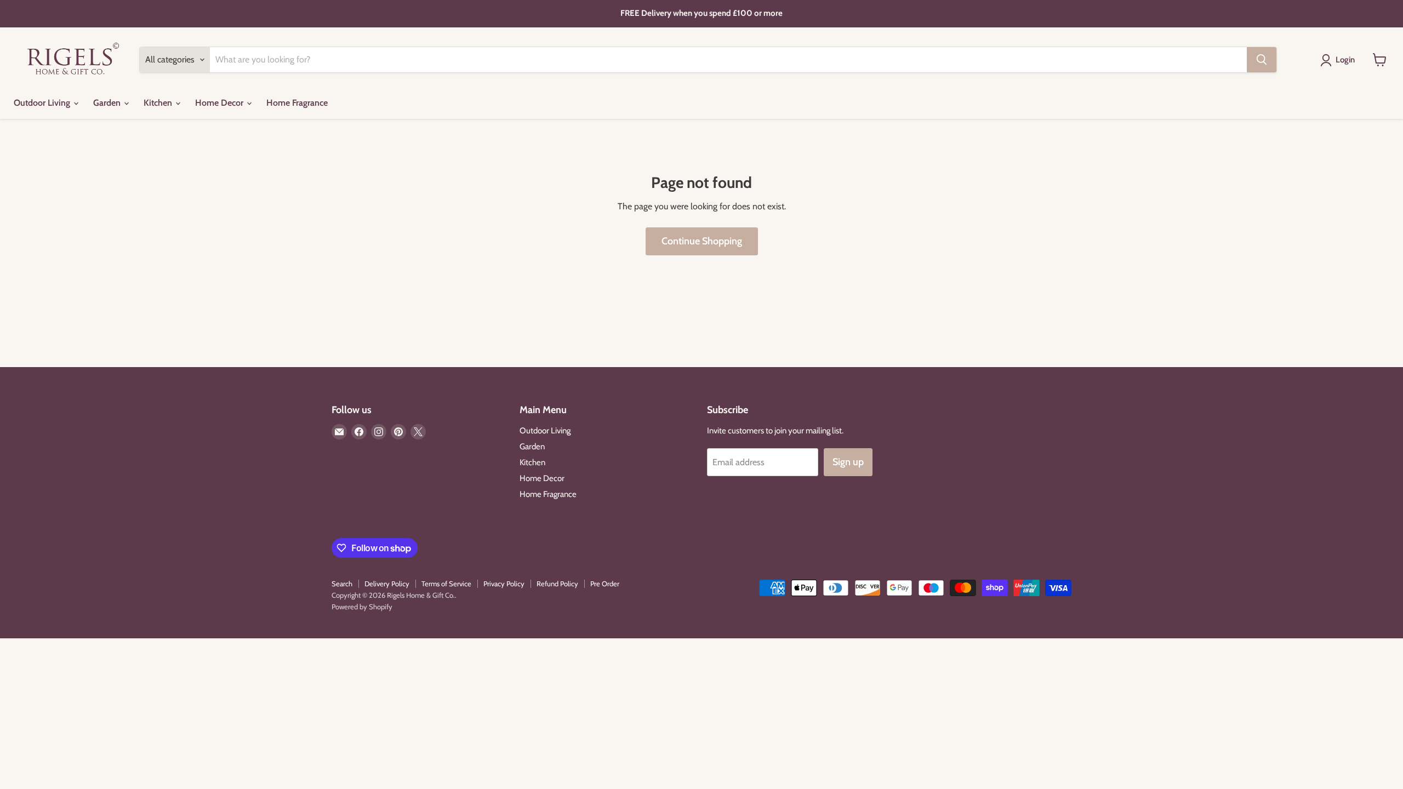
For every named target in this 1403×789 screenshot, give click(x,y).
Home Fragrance (297, 103)
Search (342, 583)
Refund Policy (557, 583)
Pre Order (604, 583)
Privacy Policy (503, 583)
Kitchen (159, 103)
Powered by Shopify (362, 606)
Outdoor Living (43, 103)
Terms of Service (446, 583)
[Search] (1261, 59)
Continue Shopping (701, 241)
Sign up (848, 462)
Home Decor (220, 103)
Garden (108, 103)
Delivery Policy (386, 583)
